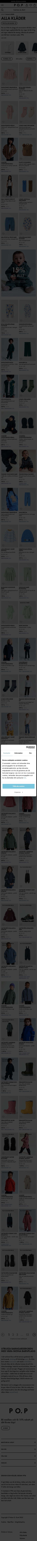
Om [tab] (30, 753)
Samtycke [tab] (6, 753)
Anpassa (17, 792)
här (25, 778)
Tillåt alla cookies (18, 786)
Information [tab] (18, 753)
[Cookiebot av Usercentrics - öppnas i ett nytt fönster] (26, 747)
